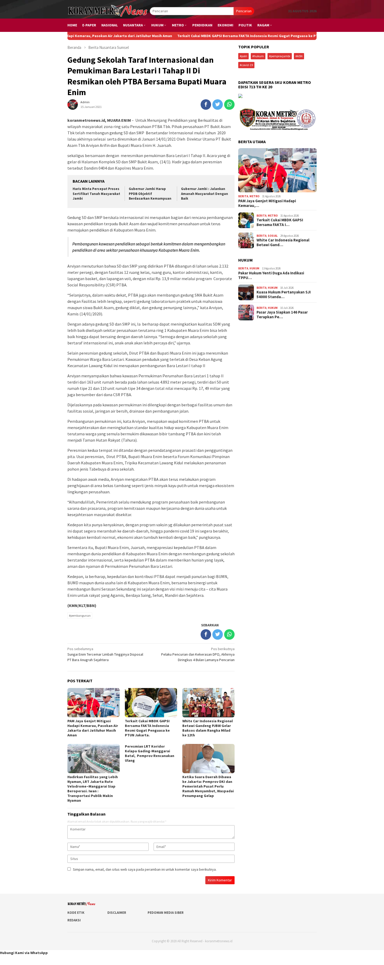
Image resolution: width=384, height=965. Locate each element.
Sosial (273, 236)
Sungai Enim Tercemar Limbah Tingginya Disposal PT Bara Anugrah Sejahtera (105, 654)
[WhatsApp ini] (229, 104)
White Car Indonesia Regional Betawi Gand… (283, 242)
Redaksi (74, 920)
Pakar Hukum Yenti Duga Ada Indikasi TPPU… (271, 275)
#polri (243, 56)
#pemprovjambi (279, 56)
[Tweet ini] (217, 104)
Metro (254, 196)
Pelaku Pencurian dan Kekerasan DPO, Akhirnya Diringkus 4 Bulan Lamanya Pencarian (198, 654)
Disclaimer (116, 912)
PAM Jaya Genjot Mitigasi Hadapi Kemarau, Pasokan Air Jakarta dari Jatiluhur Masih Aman (92, 728)
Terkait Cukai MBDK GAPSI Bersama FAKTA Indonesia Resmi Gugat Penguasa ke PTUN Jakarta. (228, 35)
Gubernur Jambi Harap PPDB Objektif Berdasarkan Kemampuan (150, 194)
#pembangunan (80, 615)
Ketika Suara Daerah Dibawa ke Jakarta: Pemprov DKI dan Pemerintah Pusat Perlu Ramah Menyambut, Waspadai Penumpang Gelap (208, 786)
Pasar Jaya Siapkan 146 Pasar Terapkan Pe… (282, 314)
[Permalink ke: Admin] (72, 104)
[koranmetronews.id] (108, 10)
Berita (243, 196)
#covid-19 (246, 65)
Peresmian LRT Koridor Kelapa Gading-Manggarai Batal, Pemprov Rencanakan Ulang (149, 753)
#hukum (258, 56)
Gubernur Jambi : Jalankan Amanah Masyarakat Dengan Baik (204, 194)
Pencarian (244, 11)
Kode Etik (75, 912)
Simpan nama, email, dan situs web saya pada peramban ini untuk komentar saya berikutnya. (145, 869)
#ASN (298, 56)
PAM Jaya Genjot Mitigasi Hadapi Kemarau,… (267, 203)
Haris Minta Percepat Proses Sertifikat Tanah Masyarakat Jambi (96, 194)
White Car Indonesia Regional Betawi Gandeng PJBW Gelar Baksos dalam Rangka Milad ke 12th (207, 728)
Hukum (254, 268)
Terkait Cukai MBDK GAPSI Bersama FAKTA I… (280, 222)
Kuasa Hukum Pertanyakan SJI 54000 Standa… (284, 294)
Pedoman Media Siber (166, 912)
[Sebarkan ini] (206, 104)
